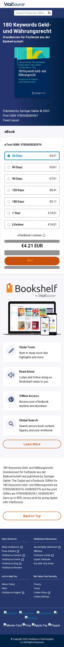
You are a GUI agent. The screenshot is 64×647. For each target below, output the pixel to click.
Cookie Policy (40, 592)
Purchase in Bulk (42, 555)
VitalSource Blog (10, 563)
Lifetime (34, 224)
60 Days (34, 167)
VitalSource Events (11, 559)
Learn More (32, 444)
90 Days (34, 178)
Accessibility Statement (46, 547)
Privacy (37, 584)
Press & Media (9, 551)
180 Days (34, 201)
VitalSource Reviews (12, 567)
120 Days (34, 190)
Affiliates (38, 551)
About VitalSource (11, 547)
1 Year (34, 213)
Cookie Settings (41, 596)
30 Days (34, 155)
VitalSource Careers (12, 555)
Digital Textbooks (42, 559)
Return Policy (8, 584)
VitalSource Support (12, 592)
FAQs (4, 588)
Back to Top (32, 516)
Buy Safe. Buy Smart (44, 563)
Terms (37, 588)
